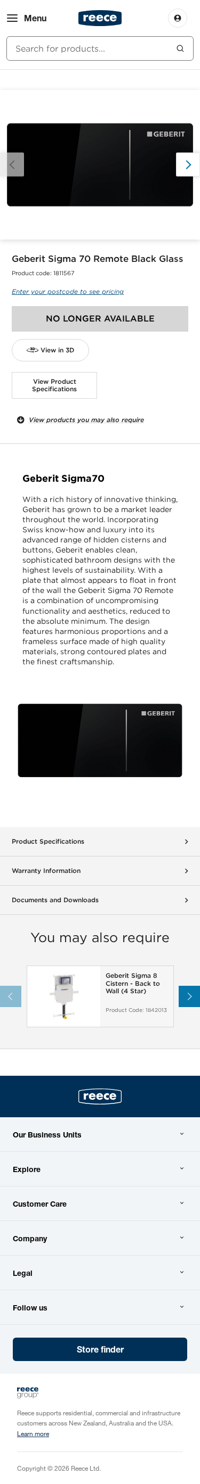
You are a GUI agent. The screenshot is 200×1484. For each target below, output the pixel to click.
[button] (188, 165)
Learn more (33, 1433)
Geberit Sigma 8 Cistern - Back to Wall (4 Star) (133, 983)
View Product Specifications (54, 385)
